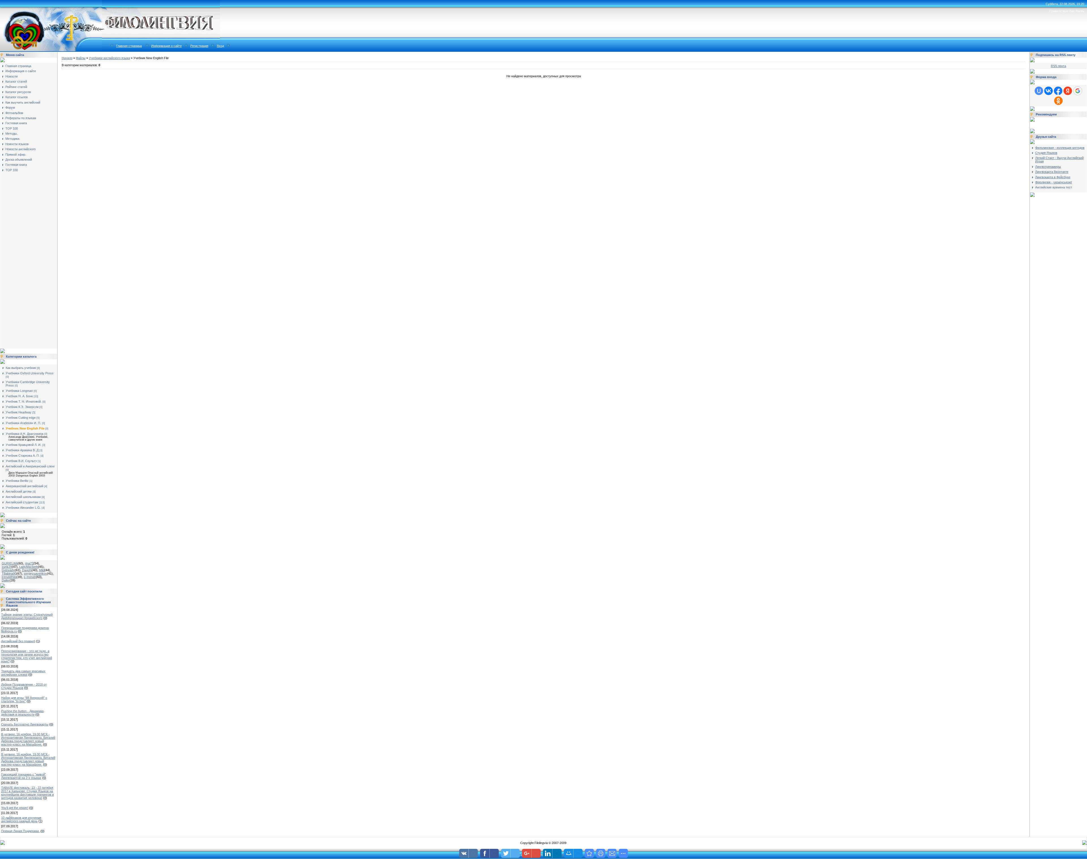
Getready (8, 570)
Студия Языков (1046, 152)
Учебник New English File (25, 428)
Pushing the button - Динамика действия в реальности (22, 712)
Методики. (12, 138)
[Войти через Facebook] (1058, 91)
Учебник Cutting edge (21, 417)
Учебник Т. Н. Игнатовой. (24, 401)
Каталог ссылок (16, 97)
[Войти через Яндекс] (1068, 91)
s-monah (30, 577)
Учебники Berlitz (17, 480)
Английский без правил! (18, 641)
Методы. (11, 133)
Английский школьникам (23, 497)
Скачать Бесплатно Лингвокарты (24, 724)
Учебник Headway (18, 412)
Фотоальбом (14, 113)
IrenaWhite (9, 577)
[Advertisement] (24, 258)
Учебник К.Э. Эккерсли (22, 407)
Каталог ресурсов (18, 92)
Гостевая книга (16, 123)
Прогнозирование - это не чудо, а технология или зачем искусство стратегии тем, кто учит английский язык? (26, 656)
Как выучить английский (22, 102)
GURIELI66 (10, 563)
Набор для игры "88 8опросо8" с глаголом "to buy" (24, 699)
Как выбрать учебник (21, 368)
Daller (6, 580)
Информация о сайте (166, 46)
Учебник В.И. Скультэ (21, 461)
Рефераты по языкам (20, 118)
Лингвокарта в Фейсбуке (1052, 177)
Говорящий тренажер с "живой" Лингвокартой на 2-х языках (23, 776)
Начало (67, 58)
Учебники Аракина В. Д (22, 450)
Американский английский (24, 486)
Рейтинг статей (16, 87)
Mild (41, 570)
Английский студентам (22, 502)
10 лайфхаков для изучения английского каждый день (21, 819)
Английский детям (19, 491)
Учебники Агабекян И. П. (23, 423)
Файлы (80, 58)
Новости (11, 76)
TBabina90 (9, 573)
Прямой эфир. (15, 154)
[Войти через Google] (1077, 90)
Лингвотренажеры (1048, 166)
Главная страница (129, 46)
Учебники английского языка (109, 58)
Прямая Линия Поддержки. (20, 831)
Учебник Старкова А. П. (23, 455)
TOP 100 (11, 128)
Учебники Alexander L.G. (23, 507)
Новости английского (20, 149)
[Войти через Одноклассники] (1058, 100)
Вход (220, 46)
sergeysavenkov (35, 573)
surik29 (7, 566)
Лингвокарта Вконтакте (1051, 171)
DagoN (27, 570)
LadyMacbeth (28, 566)
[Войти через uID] (1039, 91)
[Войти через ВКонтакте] (1048, 91)
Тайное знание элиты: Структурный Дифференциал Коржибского (27, 616)
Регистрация (199, 46)
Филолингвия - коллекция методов (1059, 147)
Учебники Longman (19, 390)
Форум (10, 107)
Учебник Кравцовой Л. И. (23, 444)
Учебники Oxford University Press (30, 373)
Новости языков (17, 144)
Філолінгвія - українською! (1053, 182)
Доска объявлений (18, 159)
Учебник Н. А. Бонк (19, 396)
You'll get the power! (14, 807)
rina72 (29, 563)
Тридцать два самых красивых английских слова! (23, 672)
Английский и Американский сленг (30, 466)
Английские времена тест (1053, 187)
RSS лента (1058, 66)
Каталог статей (16, 81)
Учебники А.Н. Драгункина (24, 433)
